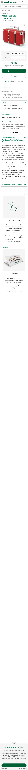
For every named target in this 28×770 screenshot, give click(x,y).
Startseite (4, 10)
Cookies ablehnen (5, 768)
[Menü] (2, 2)
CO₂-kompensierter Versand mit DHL (14, 66)
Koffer (9, 10)
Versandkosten (20, 65)
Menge (7, 58)
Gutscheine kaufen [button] (14, 291)
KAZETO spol (16, 117)
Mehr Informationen (22, 768)
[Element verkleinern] (23, 47)
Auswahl (6, 53)
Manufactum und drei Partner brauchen (13, 750)
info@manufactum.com (14, 241)
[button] (25, 25)
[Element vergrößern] (25, 47)
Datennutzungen (6, 753)
